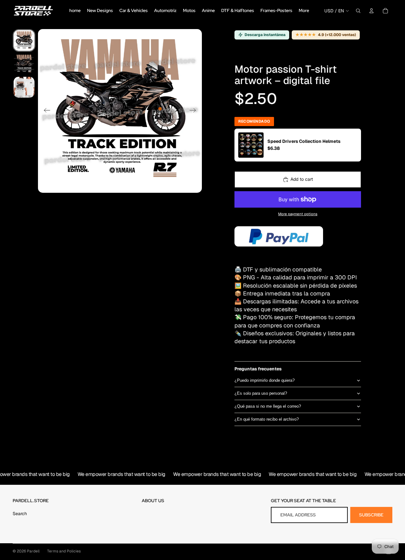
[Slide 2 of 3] (24, 63)
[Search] (358, 11)
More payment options (297, 213)
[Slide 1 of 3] (24, 40)
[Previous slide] (45, 111)
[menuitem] (304, 10)
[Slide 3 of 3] (24, 87)
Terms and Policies (64, 551)
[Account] (371, 11)
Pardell (33, 551)
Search (20, 513)
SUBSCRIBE (371, 515)
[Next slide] (195, 111)
